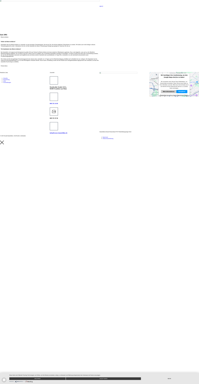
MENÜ (101, 6)
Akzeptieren (181, 91)
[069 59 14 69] (54, 97)
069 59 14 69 (54, 103)
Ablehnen (37, 378)
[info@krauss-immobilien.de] (54, 126)
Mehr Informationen (168, 91)
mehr (169, 378)
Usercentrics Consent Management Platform (177, 95)
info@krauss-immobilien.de (58, 133)
